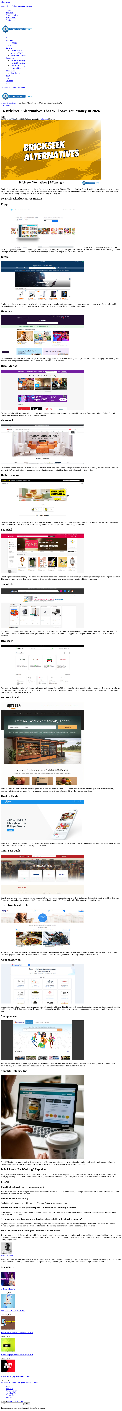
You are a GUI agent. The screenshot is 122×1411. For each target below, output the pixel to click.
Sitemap (9, 1397)
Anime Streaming (17, 60)
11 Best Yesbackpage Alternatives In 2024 (15, 1376)
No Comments (44, 119)
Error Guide (10, 70)
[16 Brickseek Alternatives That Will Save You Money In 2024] (51, 185)
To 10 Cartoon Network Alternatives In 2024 (17, 1333)
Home (8, 10)
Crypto (8, 45)
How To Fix (15, 73)
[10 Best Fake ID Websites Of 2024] (8, 1307)
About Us (9, 12)
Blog (8, 75)
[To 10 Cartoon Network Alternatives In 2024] (8, 1329)
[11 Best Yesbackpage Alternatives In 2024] (8, 1373)
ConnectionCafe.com (15, 1401)
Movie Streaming (17, 63)
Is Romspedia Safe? (8, 1289)
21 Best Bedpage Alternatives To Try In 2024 (17, 1355)
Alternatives (6, 105)
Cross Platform (16, 53)
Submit (26, 1404)
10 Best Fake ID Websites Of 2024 (13, 1311)
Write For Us (11, 18)
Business (9, 40)
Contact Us (10, 20)
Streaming (10, 58)
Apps (8, 83)
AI (7, 38)
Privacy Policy (12, 15)
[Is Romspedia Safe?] (8, 1285)
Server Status (16, 50)
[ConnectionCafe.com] (17, 34)
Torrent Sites (15, 68)
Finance (13, 43)
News (8, 78)
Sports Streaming (17, 65)
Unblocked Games (18, 55)
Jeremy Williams (11, 119)
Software (9, 80)
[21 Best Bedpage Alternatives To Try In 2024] (8, 1351)
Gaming (9, 48)
